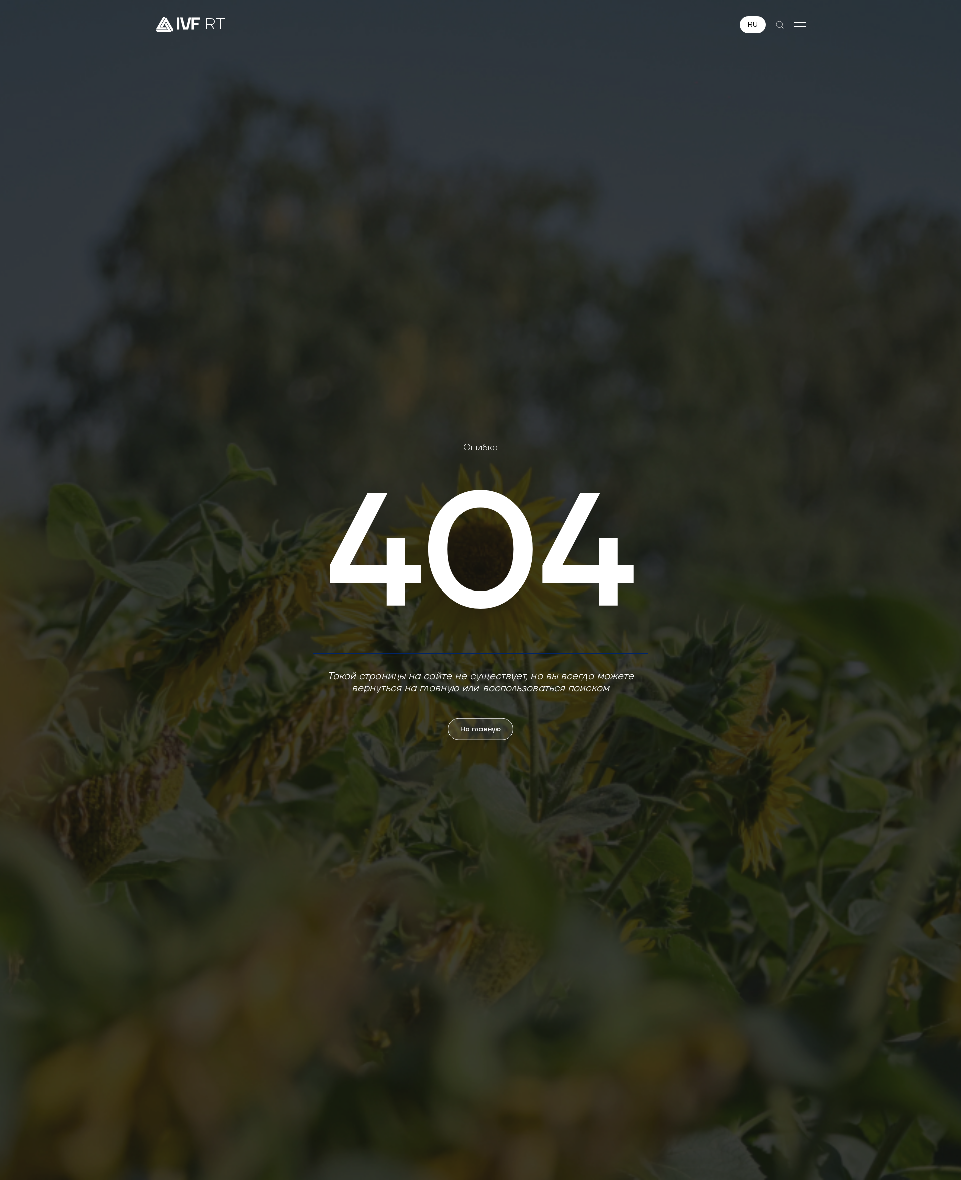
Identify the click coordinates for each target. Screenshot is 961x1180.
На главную (480, 728)
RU (753, 24)
